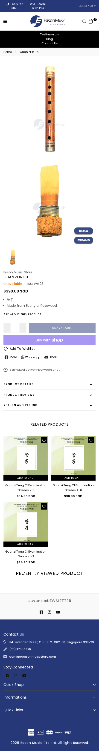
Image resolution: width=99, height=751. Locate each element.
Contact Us (49, 43)
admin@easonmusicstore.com (32, 656)
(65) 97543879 (20, 649)
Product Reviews (19, 395)
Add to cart (26, 478)
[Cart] (91, 21)
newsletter (49, 600)
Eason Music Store (17, 272)
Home (7, 52)
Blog (49, 39)
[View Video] (83, 231)
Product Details (18, 384)
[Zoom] (83, 240)
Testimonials (49, 34)
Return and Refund (20, 405)
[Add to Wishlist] (44, 440)
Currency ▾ (87, 6)
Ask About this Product (22, 314)
